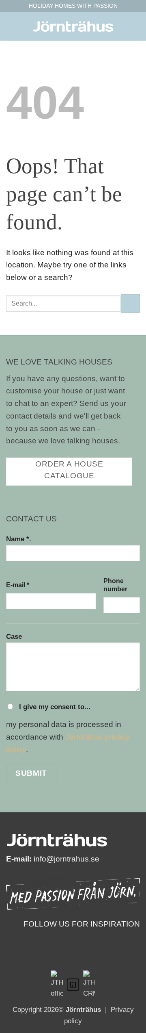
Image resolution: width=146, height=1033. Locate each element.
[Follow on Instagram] (134, 936)
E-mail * (17, 585)
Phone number (115, 584)
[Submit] (130, 303)
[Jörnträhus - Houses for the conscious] (73, 26)
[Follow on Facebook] (122, 936)
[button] (12, 26)
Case (14, 636)
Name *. (18, 539)
